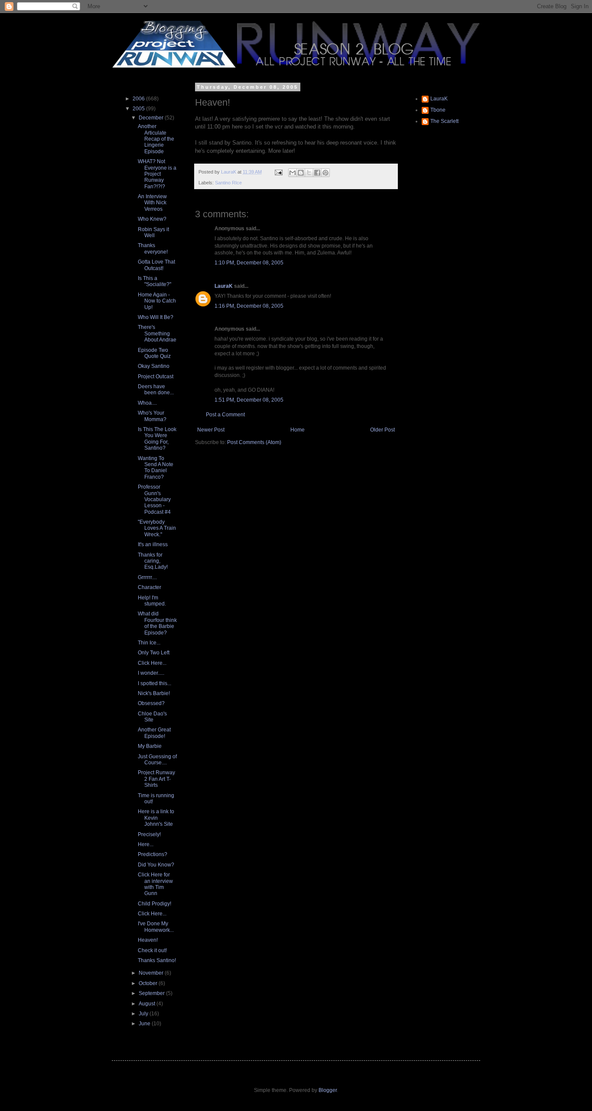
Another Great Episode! (154, 733)
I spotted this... (154, 683)
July (144, 1014)
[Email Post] (278, 171)
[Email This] (292, 172)
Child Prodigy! (154, 904)
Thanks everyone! (153, 248)
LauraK (224, 286)
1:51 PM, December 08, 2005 (249, 400)
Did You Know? (156, 865)
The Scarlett (444, 121)
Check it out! (152, 950)
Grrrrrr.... (147, 577)
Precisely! (149, 834)
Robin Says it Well (153, 232)
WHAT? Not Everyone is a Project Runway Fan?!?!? (157, 174)
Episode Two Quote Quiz (154, 353)
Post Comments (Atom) (254, 442)
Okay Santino (153, 366)
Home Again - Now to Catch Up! (157, 301)
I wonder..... (151, 673)
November (152, 973)
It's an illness (153, 544)
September (152, 993)
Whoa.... (147, 403)
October (149, 983)
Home (297, 430)
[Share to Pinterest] (325, 172)
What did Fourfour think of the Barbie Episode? (157, 623)
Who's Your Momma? (152, 416)
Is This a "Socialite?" (154, 281)
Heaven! (148, 940)
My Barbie (150, 746)
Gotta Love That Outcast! (156, 265)
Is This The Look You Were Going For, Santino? (157, 438)
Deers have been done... (156, 389)
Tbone (438, 110)
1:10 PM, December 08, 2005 (249, 263)
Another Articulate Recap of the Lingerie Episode (156, 139)
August (147, 1004)
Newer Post (210, 430)
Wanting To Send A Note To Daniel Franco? (155, 467)
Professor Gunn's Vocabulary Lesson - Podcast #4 (154, 499)
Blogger (328, 1090)
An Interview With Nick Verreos (152, 202)
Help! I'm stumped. (152, 601)
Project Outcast (155, 377)
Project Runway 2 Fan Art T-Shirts (156, 779)
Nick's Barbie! (154, 693)
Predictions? (152, 854)
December (152, 118)
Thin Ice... (149, 643)
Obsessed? (151, 703)
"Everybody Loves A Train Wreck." (157, 528)
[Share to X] (309, 172)
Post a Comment (225, 415)
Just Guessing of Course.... (157, 760)
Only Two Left (153, 653)
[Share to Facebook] (317, 172)
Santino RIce (228, 182)
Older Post (382, 430)
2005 (139, 109)
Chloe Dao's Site (152, 717)
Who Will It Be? (155, 317)
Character (149, 587)
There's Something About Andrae (157, 333)
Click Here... (152, 663)
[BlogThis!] (300, 172)
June (145, 1024)
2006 (139, 99)
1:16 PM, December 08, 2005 (249, 306)
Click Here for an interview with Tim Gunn (155, 884)
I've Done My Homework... (156, 927)
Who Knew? (152, 219)
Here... (145, 844)
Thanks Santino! (157, 960)
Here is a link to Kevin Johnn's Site (156, 817)
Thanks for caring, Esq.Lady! (153, 561)
